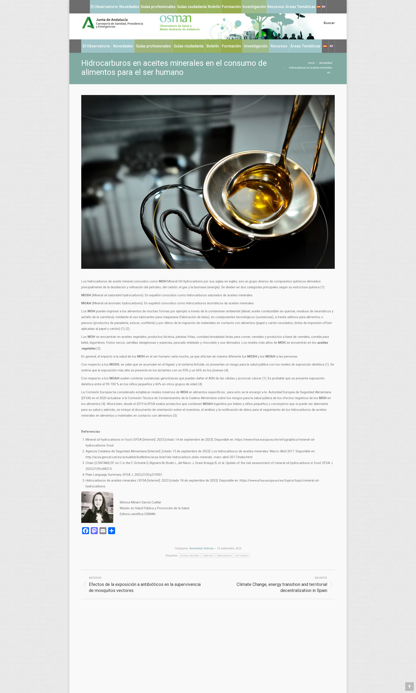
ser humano (242, 555)
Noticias (209, 548)
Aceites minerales (189, 555)
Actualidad (195, 548)
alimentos (208, 555)
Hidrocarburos (224, 555)
